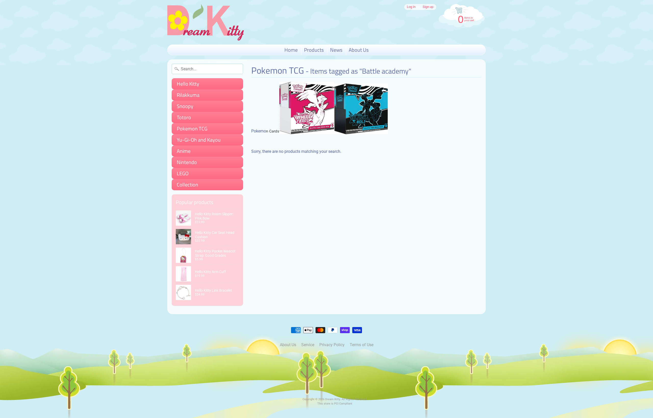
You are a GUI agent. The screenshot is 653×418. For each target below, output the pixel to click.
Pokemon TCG (192, 128)
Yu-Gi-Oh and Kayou (199, 140)
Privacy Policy (332, 344)
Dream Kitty (332, 399)
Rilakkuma (188, 95)
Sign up (428, 7)
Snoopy (185, 106)
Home (291, 50)
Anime (184, 151)
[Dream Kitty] (205, 22)
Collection (187, 184)
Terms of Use (361, 344)
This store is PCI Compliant (334, 403)
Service (307, 344)
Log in (411, 7)
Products (314, 50)
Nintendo (187, 162)
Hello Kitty (188, 84)
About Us (359, 50)
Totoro (184, 117)
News (336, 50)
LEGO (183, 173)
